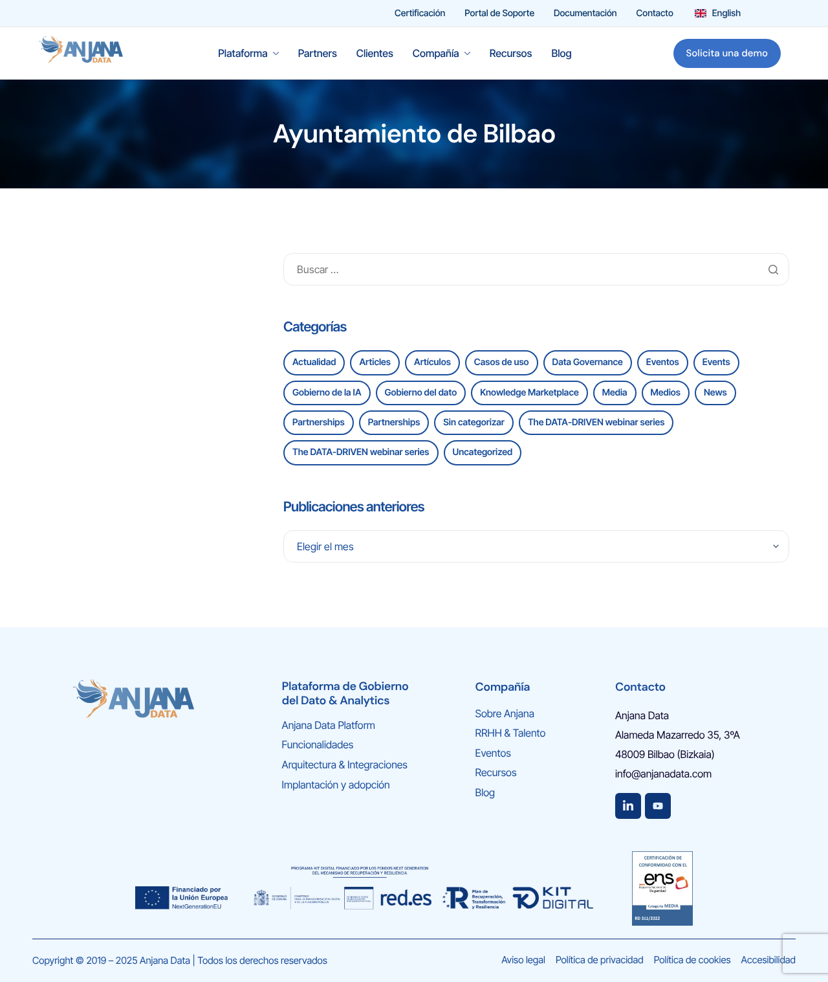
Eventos (662, 362)
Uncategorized (483, 452)
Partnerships (318, 422)
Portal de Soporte (499, 13)
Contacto (655, 13)
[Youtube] (658, 806)
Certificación (420, 13)
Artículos (432, 362)
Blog (561, 53)
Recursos (511, 53)
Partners (317, 53)
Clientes (374, 53)
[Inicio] (81, 52)
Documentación (585, 13)
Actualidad (314, 362)
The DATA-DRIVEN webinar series (596, 422)
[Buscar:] (536, 269)
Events (716, 362)
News (715, 392)
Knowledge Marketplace (529, 392)
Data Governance (587, 362)
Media (614, 392)
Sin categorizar (474, 422)
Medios (666, 392)
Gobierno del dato (421, 392)
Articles (375, 362)
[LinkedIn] (628, 806)
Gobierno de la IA (327, 392)
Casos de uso (501, 362)
